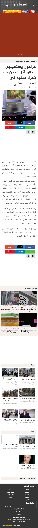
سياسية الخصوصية (19, 517)
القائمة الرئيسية (19, 55)
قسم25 (18, 514)
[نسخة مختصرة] (8, 506)
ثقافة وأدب (11, 495)
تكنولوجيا (19, 61)
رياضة (10, 497)
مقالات (27, 497)
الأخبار (10, 490)
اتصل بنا (18, 512)
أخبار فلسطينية (19, 509)
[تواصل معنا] (10, 506)
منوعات (27, 61)
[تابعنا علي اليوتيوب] (5, 506)
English (27, 500)
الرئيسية (34, 61)
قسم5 (27, 495)
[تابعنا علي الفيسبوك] (3, 506)
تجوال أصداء (10, 492)
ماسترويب (9, 525)
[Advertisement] (19, 33)
